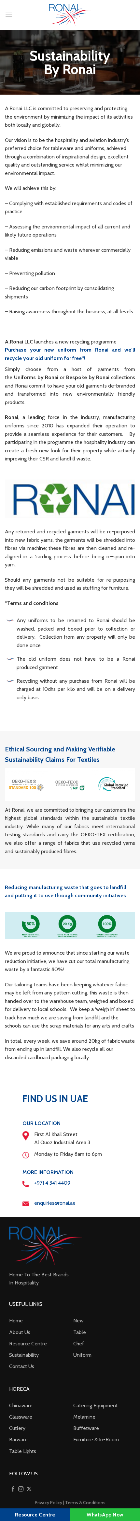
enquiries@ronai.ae (55, 1203)
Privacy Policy (48, 1502)
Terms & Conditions (85, 1502)
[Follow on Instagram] (20, 1489)
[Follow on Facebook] (13, 1489)
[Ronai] (70, 15)
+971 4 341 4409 (52, 1183)
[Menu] (9, 15)
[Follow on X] (29, 1489)
